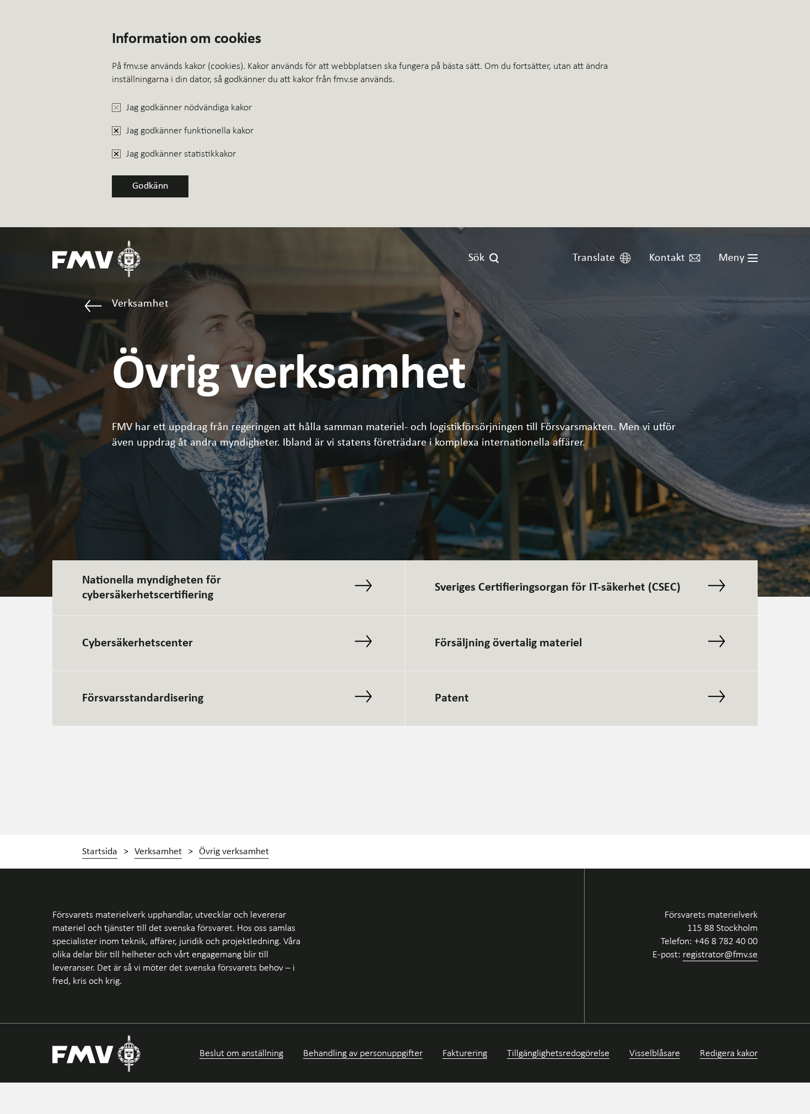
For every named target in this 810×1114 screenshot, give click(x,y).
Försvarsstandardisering (142, 698)
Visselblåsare (654, 1053)
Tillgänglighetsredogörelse (558, 1053)
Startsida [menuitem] (99, 852)
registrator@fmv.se (720, 954)
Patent (452, 698)
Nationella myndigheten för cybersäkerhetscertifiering (151, 588)
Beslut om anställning (241, 1053)
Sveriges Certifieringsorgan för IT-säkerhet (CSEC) (558, 587)
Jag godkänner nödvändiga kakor (189, 107)
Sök (476, 258)
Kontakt (667, 258)
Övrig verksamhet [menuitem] (234, 852)
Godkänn (150, 186)
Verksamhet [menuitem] (158, 852)
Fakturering (464, 1053)
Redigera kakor (729, 1053)
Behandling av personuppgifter (363, 1053)
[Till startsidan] (96, 258)
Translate (594, 258)
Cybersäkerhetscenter (137, 643)
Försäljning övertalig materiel (508, 643)
